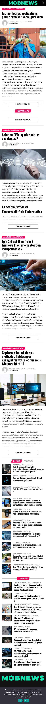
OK (20, 700)
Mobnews (14, 23)
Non (26, 700)
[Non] (43, 695)
